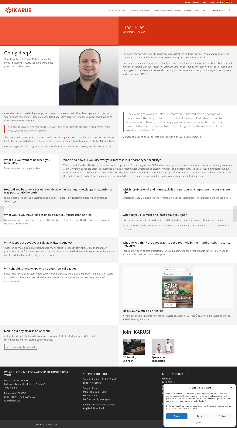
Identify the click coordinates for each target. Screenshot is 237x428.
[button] (231, 387)
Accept (177, 416)
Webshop (196, 2)
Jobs (204, 2)
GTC (206, 423)
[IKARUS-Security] (18, 10)
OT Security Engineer (129, 359)
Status (187, 2)
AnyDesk (220, 2)
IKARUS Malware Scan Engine (54, 137)
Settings (222, 416)
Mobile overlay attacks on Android (143, 310)
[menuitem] (187, 2)
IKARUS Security (51, 424)
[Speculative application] (163, 347)
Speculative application (158, 359)
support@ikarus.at (92, 382)
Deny (199, 416)
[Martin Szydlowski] (2, 214)
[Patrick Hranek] (235, 214)
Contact (211, 2)
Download (93, 408)
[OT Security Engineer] (134, 347)
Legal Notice (168, 381)
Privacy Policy (196, 423)
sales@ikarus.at (12, 400)
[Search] (229, 10)
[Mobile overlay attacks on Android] (178, 287)
